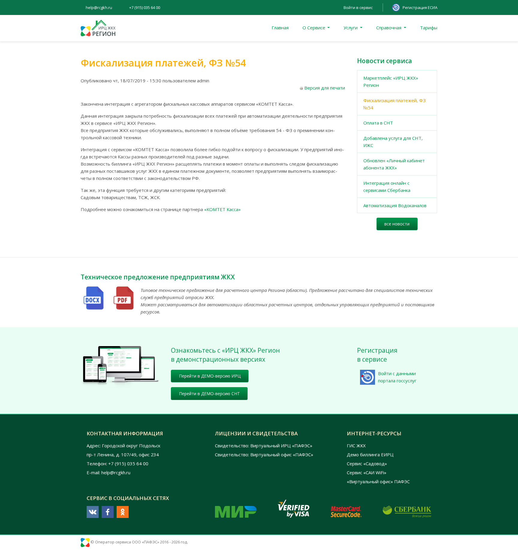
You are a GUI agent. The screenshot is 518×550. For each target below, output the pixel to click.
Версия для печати (324, 88)
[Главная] (98, 28)
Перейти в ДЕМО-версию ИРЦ (210, 376)
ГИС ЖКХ (356, 446)
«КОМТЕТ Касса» (222, 209)
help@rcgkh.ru (99, 7)
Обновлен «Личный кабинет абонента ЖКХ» (394, 164)
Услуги (351, 28)
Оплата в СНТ (378, 123)
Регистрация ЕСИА (420, 7)
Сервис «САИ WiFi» (366, 472)
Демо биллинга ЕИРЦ (370, 454)
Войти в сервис (358, 7)
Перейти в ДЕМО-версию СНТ (209, 393)
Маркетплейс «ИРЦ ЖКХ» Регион (390, 81)
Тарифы (428, 28)
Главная (280, 28)
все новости (396, 224)
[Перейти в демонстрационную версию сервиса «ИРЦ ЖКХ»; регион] (120, 366)
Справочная (389, 28)
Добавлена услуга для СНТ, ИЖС (393, 141)
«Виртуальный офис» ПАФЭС (378, 481)
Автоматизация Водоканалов (395, 205)
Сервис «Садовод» (367, 463)
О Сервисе (314, 28)
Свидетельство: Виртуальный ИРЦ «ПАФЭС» (263, 446)
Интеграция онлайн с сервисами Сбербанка (386, 186)
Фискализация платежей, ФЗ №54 (394, 103)
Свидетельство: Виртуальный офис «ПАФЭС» (264, 454)
